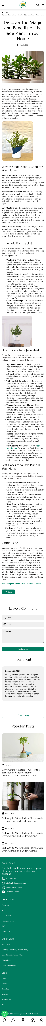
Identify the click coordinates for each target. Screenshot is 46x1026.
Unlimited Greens (12, 892)
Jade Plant (21, 167)
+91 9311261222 (11, 879)
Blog (7, 12)
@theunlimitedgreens (14, 887)
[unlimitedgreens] (23, 4)
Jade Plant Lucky (20, 243)
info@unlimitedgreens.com (16, 883)
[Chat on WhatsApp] (4, 1014)
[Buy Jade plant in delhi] (17, 331)
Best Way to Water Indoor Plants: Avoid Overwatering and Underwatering (22, 819)
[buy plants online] (17, 141)
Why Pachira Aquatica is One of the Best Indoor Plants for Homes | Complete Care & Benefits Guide (21, 772)
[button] (43, 5)
